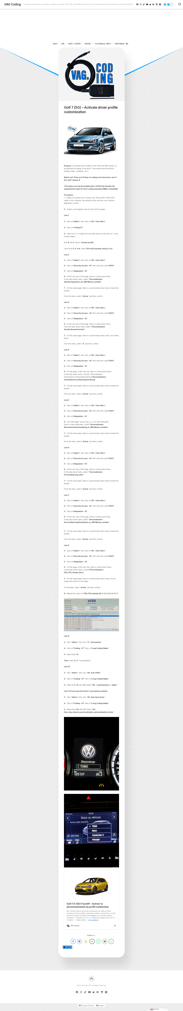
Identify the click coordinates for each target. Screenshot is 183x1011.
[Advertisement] (91, 24)
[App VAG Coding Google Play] (153, 4)
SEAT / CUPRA (74, 44)
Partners (119, 44)
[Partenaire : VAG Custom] (157, 4)
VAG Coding (12, 4)
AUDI (55, 44)
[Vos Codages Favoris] (160, 4)
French (156, 1009)
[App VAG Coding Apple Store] (150, 4)
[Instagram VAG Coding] (140, 4)
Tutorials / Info (103, 44)
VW (62, 44)
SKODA (88, 44)
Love (68, 947)
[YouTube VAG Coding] (147, 4)
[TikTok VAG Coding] (144, 4)
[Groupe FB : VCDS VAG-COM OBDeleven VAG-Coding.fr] (137, 4)
